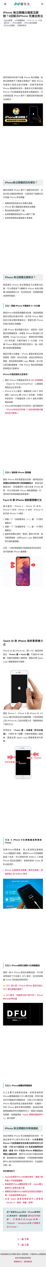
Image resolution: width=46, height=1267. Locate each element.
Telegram (11, 1223)
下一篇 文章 (23, 1245)
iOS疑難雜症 (20, 20)
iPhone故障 (17, 23)
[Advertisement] (23, 50)
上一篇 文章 (23, 1239)
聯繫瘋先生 (18, 1262)
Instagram (22, 1223)
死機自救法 (22, 25)
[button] (42, 4)
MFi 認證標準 (37, 380)
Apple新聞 (8, 20)
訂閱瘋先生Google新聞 (25, 1219)
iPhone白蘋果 (9, 25)
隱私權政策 (28, 1262)
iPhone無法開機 (31, 23)
